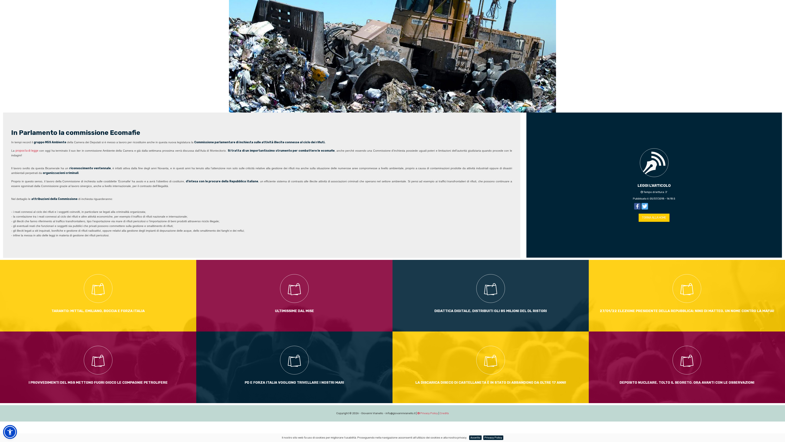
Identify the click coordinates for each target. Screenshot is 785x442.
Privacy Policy (429, 413)
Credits (444, 413)
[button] (10, 432)
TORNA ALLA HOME (654, 217)
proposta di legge (27, 150)
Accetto (475, 437)
